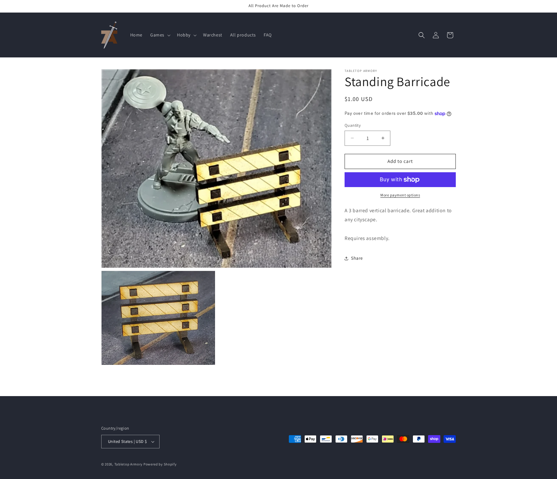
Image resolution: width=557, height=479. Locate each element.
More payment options (400, 195)
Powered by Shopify (160, 464)
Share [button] (357, 258)
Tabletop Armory (128, 464)
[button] (159, 35)
